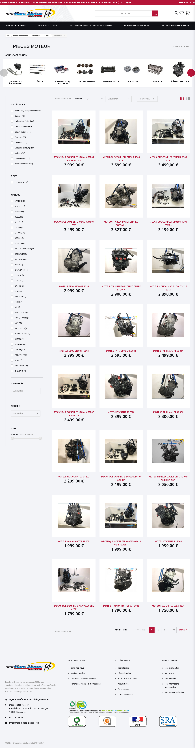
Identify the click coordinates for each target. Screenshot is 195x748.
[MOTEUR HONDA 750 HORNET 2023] (121, 580)
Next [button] (191, 73)
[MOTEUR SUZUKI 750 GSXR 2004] (168, 580)
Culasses (133, 81)
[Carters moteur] (86, 69)
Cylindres (156, 81)
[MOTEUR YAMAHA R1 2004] (168, 515)
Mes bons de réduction (174, 692)
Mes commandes (172, 668)
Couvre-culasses (110, 81)
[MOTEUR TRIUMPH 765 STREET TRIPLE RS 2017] (121, 260)
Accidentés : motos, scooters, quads (91, 26)
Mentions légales (78, 673)
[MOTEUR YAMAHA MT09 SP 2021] (74, 451)
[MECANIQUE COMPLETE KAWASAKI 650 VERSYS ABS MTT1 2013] (121, 515)
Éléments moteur (180, 81)
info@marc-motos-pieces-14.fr (24, 723)
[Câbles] (39, 69)
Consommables (124, 689)
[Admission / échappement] (15, 69)
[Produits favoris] (181, 13)
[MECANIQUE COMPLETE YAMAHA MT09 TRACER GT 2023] (74, 131)
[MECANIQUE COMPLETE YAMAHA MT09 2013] (74, 196)
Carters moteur (86, 81)
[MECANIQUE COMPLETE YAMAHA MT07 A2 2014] (121, 451)
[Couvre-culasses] (109, 69)
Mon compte (170, 660)
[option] (15, 72)
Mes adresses (170, 678)
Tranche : (15, 435)
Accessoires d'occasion (175, 26)
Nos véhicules (123, 668)
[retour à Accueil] (8, 35)
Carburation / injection (62, 82)
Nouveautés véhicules (137, 26)
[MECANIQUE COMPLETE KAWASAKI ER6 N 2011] (74, 580)
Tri (101, 99)
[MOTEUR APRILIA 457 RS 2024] (168, 325)
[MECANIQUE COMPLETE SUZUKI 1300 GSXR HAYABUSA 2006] (121, 131)
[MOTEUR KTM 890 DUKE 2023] (121, 325)
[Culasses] (133, 69)
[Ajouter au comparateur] (80, 114)
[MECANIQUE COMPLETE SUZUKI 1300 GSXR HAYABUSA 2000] (168, 131)
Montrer (78, 99)
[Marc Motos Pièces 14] (30, 13)
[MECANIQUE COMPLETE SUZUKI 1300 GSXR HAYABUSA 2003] (168, 196)
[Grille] (181, 98)
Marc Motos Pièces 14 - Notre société (86, 684)
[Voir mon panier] (188, 13)
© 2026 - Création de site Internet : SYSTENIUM (24, 743)
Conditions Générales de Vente (83, 678)
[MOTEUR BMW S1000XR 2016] (74, 260)
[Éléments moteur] (180, 69)
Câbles (39, 81)
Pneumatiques (123, 684)
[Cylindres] (156, 69)
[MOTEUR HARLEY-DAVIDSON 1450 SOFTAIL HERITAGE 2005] (121, 196)
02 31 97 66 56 (16, 717)
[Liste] (188, 98)
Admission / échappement (16, 82)
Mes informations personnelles (172, 685)
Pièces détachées (16, 26)
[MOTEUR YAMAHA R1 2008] (121, 386)
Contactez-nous (77, 668)
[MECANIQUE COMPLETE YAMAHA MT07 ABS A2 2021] (74, 386)
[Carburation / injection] (62, 69)
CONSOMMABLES (125, 694)
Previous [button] (4, 73)
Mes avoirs (169, 673)
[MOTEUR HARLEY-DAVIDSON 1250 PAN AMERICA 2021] (168, 451)
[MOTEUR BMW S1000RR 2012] (74, 325)
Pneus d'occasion (48, 26)
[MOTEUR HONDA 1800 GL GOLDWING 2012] (168, 260)
